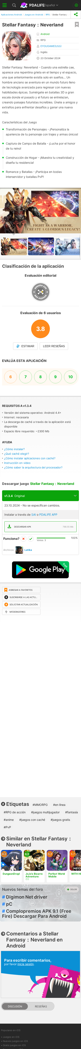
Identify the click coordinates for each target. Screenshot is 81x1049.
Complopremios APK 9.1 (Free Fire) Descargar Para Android (36, 914)
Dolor (73, 889)
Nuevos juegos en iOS (15, 1041)
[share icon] (76, 14)
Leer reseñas (54, 346)
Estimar (27, 346)
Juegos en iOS (11, 1036)
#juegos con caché (32, 819)
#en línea (59, 804)
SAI (33, 514)
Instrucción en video (17, 462)
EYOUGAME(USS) (50, 46)
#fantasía (71, 812)
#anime (9, 819)
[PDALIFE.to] (33, 5)
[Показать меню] (4, 5)
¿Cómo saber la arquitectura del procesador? (33, 467)
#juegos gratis (60, 819)
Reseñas (41, 1006)
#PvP (7, 827)
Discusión (15, 1006)
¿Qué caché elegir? (16, 453)
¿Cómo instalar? (14, 449)
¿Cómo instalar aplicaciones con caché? (29, 458)
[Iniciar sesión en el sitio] (76, 5)
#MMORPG (40, 804)
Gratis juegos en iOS (14, 1045)
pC (7, 904)
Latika (28, 549)
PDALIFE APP (48, 514)
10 (70, 377)
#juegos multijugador (45, 812)
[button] (77, 191)
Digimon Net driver (24, 896)
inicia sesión (25, 964)
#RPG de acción (15, 812)
